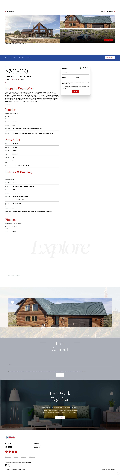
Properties (16, 457)
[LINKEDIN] (6, 452)
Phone (77, 77)
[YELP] (10, 452)
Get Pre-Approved (10, 82)
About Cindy (8, 457)
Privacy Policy (65, 88)
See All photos (108, 40)
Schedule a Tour (109, 57)
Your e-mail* (64, 72)
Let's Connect (60, 417)
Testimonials (23, 457)
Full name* (64, 77)
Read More (7, 104)
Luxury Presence (22, 469)
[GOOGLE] (13, 452)
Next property (110, 11)
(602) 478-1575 (8, 446)
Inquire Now (60, 375)
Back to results (10, 11)
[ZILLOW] (16, 452)
